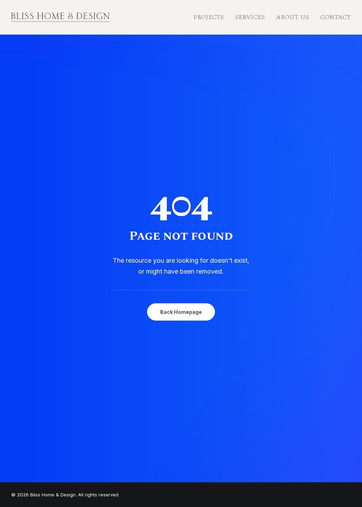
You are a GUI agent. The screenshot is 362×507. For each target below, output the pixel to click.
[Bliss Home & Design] (60, 17)
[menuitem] (211, 17)
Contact (335, 17)
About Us (292, 17)
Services (250, 17)
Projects (208, 17)
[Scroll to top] (348, 479)
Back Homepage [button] (181, 312)
